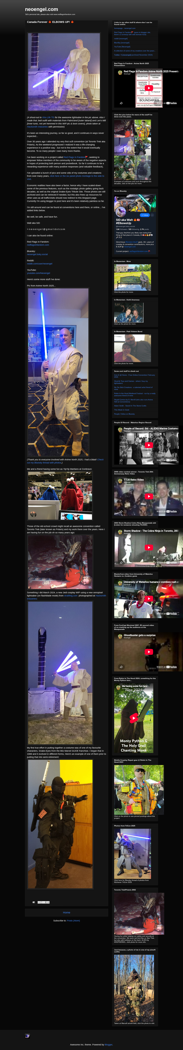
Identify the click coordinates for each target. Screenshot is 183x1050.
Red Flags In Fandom (74, 157)
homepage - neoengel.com (124, 28)
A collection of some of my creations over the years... (135, 51)
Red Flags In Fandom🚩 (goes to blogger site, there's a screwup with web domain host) (132, 33)
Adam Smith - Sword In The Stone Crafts (130, 406)
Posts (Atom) (73, 920)
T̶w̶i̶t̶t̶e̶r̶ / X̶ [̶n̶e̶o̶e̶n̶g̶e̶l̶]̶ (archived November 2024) (133, 55)
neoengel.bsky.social (37, 254)
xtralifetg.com (70, 595)
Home (66, 912)
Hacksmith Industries (37, 126)
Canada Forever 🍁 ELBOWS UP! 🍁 (50, 22)
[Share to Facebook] (46, 902)
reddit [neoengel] (120, 39)
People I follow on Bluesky (124, 414)
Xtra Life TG (48, 117)
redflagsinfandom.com (38, 245)
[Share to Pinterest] (48, 902)
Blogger (108, 1044)
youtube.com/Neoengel (38, 273)
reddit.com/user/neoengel (39, 263)
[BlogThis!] (41, 902)
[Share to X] (43, 902)
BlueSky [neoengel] (121, 43)
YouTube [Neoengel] (122, 47)
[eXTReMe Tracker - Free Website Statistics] (27, 1038)
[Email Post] (33, 902)
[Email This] (39, 902)
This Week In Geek (121, 410)
